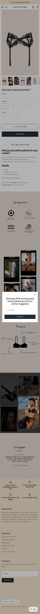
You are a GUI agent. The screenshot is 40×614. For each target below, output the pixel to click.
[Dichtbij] (35, 294)
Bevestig (20, 317)
